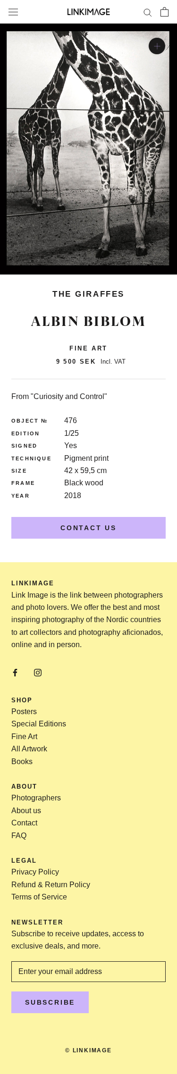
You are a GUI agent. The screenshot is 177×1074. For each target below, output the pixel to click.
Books (22, 762)
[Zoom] (157, 46)
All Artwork (29, 749)
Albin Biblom (88, 321)
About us (26, 811)
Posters (24, 712)
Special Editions (38, 724)
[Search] (147, 12)
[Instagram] (38, 672)
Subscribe (50, 1002)
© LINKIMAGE (88, 1050)
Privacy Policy (35, 872)
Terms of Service (39, 897)
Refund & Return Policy (50, 885)
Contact (24, 823)
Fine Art (24, 737)
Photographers (36, 798)
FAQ (18, 836)
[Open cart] (164, 12)
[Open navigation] (13, 12)
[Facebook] (15, 672)
